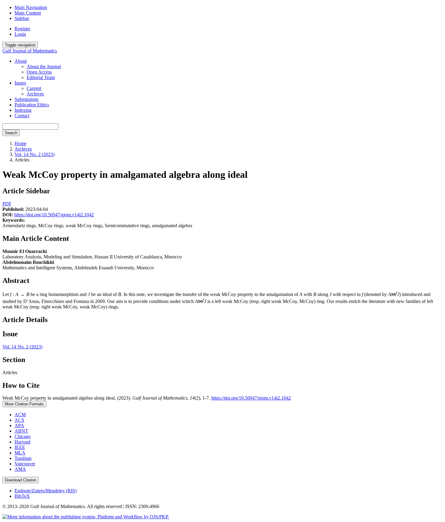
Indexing (23, 110)
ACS (19, 420)
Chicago (23, 436)
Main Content (28, 12)
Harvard (22, 441)
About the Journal (44, 66)
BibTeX (22, 496)
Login (20, 34)
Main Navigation (31, 7)
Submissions (26, 99)
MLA (20, 452)
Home (20, 143)
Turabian (23, 458)
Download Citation (20, 480)
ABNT (21, 431)
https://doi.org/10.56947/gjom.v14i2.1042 (54, 214)
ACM (20, 414)
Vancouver (25, 463)
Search (11, 133)
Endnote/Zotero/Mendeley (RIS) (46, 490)
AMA (20, 469)
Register (22, 28)
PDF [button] (7, 203)
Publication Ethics (32, 104)
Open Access (39, 72)
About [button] (21, 61)
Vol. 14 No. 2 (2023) (34, 154)
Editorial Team (41, 77)
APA (19, 425)
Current (34, 88)
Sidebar (22, 18)
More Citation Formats (24, 404)
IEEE (20, 447)
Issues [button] (20, 82)
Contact (22, 115)
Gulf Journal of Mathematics (29, 50)
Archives (35, 93)
